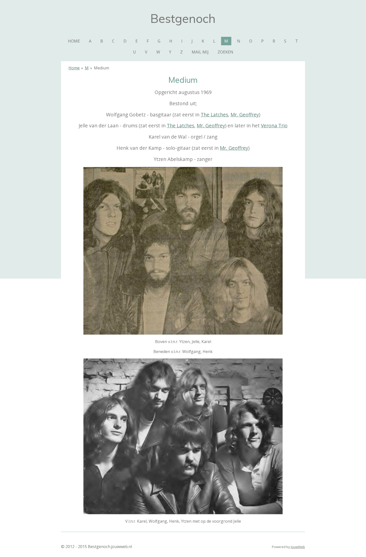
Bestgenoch (183, 18)
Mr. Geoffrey (245, 114)
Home (74, 68)
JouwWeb (298, 547)
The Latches (214, 114)
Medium (101, 68)
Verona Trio (274, 125)
